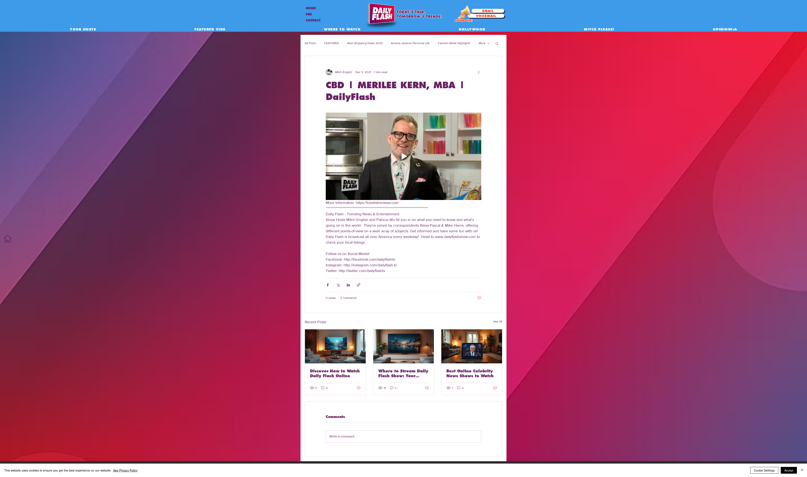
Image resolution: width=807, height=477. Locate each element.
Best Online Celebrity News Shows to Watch (470, 373)
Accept (788, 470)
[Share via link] (359, 285)
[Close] (801, 470)
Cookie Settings (764, 470)
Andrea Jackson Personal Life (410, 43)
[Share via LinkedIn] (348, 285)
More (482, 43)
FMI (309, 14)
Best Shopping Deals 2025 (364, 43)
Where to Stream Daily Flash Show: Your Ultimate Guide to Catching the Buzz (403, 373)
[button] (497, 43)
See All (497, 321)
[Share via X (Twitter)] (338, 285)
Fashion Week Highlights (454, 43)
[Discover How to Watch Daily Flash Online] (335, 346)
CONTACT (313, 20)
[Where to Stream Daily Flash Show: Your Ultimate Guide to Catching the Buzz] (403, 346)
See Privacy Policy (125, 470)
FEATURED (331, 43)
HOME (311, 8)
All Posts (310, 43)
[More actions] (478, 72)
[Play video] (403, 156)
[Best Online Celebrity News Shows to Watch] (471, 346)
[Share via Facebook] (328, 285)
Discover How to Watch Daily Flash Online (335, 373)
